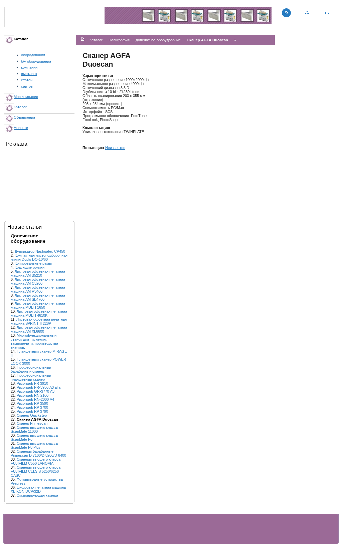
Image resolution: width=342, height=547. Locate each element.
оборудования (33, 55)
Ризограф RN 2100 (32, 395)
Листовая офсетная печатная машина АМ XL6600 (39, 329)
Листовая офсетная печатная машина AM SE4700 (38, 297)
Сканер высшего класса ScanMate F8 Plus (34, 445)
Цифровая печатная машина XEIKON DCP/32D (38, 489)
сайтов (27, 86)
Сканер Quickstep (32, 415)
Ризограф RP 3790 (32, 411)
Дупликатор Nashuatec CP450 (40, 251)
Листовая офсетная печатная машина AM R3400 (38, 289)
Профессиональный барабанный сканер (31, 369)
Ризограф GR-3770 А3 (35, 391)
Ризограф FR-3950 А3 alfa (38, 387)
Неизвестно (115, 148)
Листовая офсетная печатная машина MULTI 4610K (39, 313)
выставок (29, 74)
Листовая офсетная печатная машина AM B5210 (38, 273)
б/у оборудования (36, 61)
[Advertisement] (39, 180)
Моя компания (26, 97)
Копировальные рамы (33, 263)
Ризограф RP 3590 (32, 403)
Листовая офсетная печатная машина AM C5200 (38, 281)
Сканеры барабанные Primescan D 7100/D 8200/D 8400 (38, 453)
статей (26, 80)
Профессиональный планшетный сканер (31, 377)
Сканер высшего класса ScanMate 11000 (34, 429)
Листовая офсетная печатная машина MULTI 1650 (38, 305)
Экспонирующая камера (37, 495)
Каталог (20, 107)
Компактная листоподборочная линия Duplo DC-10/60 (39, 257)
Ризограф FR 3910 (32, 383)
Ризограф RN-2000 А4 (35, 399)
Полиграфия (119, 40)
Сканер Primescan (32, 423)
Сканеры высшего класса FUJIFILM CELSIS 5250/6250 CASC (35, 471)
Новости (21, 128)
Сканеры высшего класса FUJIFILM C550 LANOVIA (35, 461)
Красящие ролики (29, 267)
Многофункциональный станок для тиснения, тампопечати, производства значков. (34, 341)
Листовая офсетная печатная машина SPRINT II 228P (39, 321)
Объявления (24, 117)
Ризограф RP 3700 (32, 407)
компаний (29, 67)
